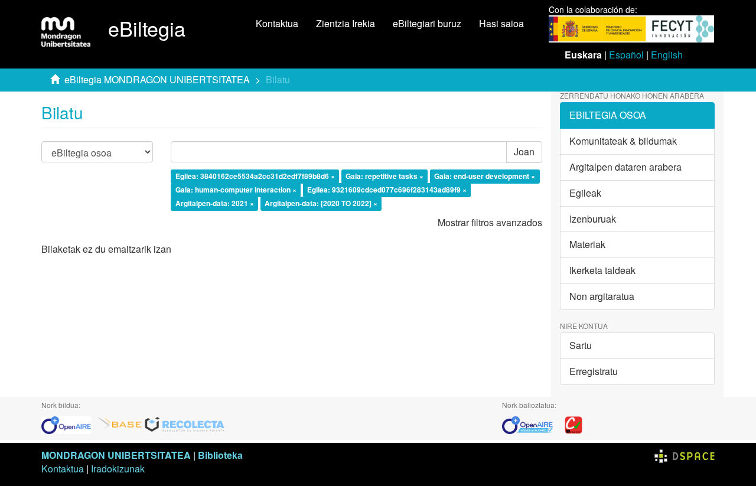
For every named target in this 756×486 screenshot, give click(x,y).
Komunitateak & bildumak (623, 141)
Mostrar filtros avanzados (490, 222)
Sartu (580, 345)
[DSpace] (684, 455)
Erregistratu (593, 371)
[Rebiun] (573, 424)
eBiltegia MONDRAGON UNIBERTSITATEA (157, 79)
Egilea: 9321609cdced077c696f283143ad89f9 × (387, 189)
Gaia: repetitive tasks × (384, 176)
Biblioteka (220, 455)
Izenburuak (592, 219)
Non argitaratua (601, 296)
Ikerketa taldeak (602, 270)
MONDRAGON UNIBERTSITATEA (116, 455)
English (667, 54)
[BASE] (120, 424)
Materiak (587, 244)
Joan (524, 151)
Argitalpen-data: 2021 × (214, 203)
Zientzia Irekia (345, 23)
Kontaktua (277, 23)
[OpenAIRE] (69, 424)
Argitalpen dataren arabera (625, 167)
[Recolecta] (185, 424)
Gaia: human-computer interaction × (235, 189)
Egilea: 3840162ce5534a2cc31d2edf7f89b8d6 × (255, 176)
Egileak (585, 193)
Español (626, 54)
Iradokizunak (118, 468)
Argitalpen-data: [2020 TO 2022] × (321, 203)
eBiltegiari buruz (427, 23)
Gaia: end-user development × (484, 176)
